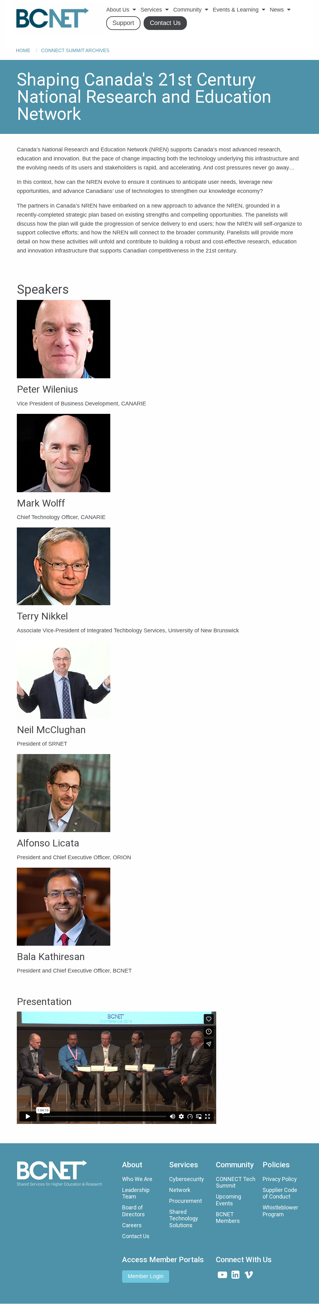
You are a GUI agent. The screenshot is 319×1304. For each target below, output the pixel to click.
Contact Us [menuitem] (165, 22)
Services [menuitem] (151, 10)
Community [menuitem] (187, 10)
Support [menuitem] (123, 22)
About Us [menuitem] (117, 10)
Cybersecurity (186, 1179)
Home (23, 50)
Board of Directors (133, 1211)
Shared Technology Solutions (183, 1218)
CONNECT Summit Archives (75, 50)
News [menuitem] (277, 10)
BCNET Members (228, 1217)
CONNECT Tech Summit (235, 1182)
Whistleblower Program (280, 1211)
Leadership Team (136, 1193)
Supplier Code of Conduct (280, 1193)
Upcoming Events (228, 1200)
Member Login (146, 1276)
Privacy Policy (280, 1179)
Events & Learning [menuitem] (236, 10)
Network (179, 1190)
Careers (132, 1225)
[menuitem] (58, 18)
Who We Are (137, 1179)
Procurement (185, 1201)
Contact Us (136, 1236)
